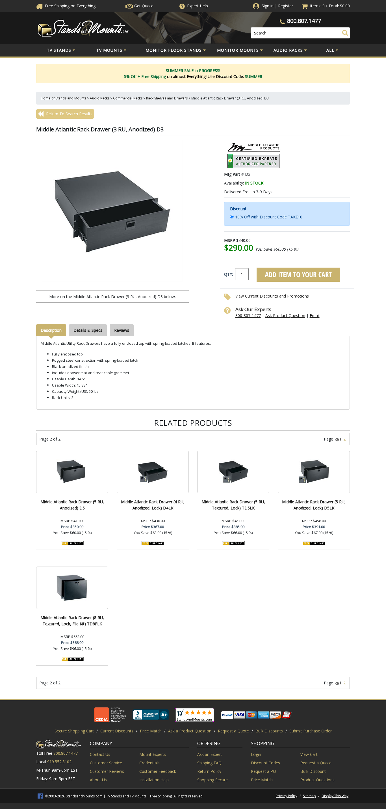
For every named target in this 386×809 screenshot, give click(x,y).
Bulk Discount (313, 771)
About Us (98, 779)
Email (315, 315)
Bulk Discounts (269, 731)
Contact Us (100, 754)
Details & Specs (87, 330)
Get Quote (143, 5)
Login (256, 754)
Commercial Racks (127, 98)
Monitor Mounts (238, 50)
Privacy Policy (286, 795)
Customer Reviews (107, 771)
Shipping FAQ (209, 762)
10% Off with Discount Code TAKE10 (268, 217)
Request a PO (263, 771)
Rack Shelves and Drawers (167, 98)
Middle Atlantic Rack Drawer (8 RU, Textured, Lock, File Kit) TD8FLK (72, 620)
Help (197, 5)
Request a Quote (233, 731)
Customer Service (106, 762)
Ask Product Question (285, 315)
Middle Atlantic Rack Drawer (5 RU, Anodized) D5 (72, 505)
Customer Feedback (157, 771)
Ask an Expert (209, 754)
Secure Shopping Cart (74, 731)
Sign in (268, 5)
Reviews (121, 330)
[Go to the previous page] (337, 439)
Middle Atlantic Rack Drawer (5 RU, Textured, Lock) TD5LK (233, 505)
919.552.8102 (59, 761)
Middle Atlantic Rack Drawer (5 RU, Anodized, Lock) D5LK (314, 505)
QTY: (228, 274)
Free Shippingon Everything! (70, 5)
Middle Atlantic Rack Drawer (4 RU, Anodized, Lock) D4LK (153, 505)
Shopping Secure (212, 779)
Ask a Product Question (189, 731)
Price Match (151, 731)
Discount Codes (265, 762)
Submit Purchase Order (310, 731)
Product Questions (317, 779)
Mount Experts (152, 754)
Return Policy (209, 771)
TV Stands (59, 50)
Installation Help (154, 779)
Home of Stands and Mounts (63, 98)
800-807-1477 (248, 315)
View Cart (309, 754)
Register (285, 5)
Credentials (149, 762)
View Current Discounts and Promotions (272, 296)
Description (51, 330)
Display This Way (335, 795)
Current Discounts (116, 731)
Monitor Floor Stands (174, 50)
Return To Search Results (68, 113)
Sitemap (309, 795)
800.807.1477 (304, 21)
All (330, 50)
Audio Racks (288, 50)
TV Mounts (109, 50)
